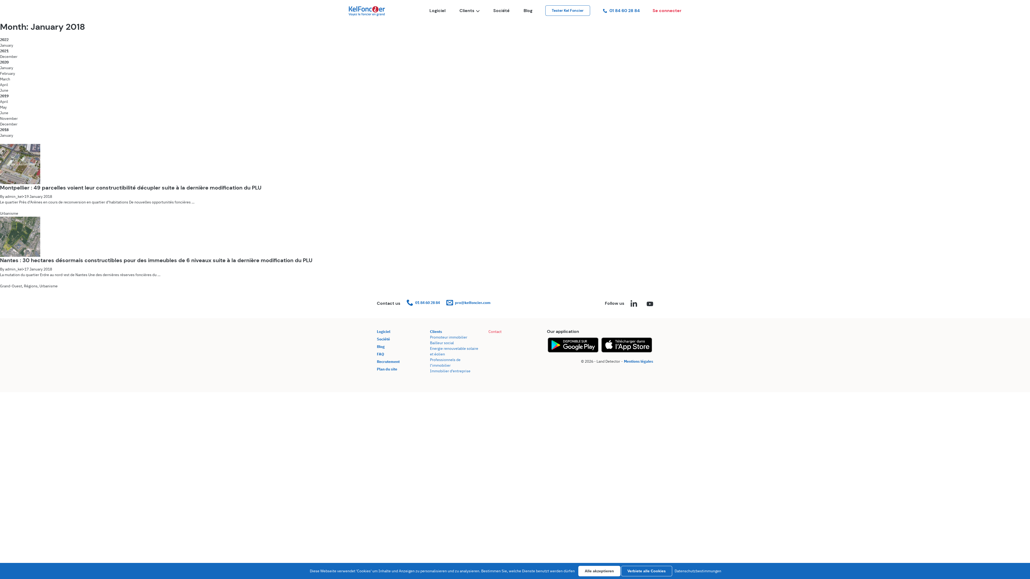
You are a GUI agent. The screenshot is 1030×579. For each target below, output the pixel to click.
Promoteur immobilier (448, 337)
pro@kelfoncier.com (473, 302)
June (4, 90)
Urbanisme (9, 213)
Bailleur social (442, 342)
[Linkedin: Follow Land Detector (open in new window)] (634, 304)
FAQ (380, 354)
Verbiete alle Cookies (646, 571)
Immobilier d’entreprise (450, 371)
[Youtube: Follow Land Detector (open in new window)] (650, 304)
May (3, 107)
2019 (4, 96)
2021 (4, 51)
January (6, 45)
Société (501, 10)
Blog (528, 10)
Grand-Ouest (11, 286)
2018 (4, 129)
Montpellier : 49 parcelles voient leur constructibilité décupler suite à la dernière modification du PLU (131, 187)
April (4, 84)
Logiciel (437, 10)
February (7, 73)
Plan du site (387, 369)
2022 (4, 39)
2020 (4, 62)
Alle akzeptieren (599, 571)
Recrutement (388, 361)
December (8, 56)
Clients (466, 10)
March (5, 79)
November (9, 118)
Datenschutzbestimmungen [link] (698, 571)
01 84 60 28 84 (624, 10)
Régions (31, 286)
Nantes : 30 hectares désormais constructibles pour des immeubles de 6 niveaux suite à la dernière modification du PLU (156, 260)
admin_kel (14, 196)
